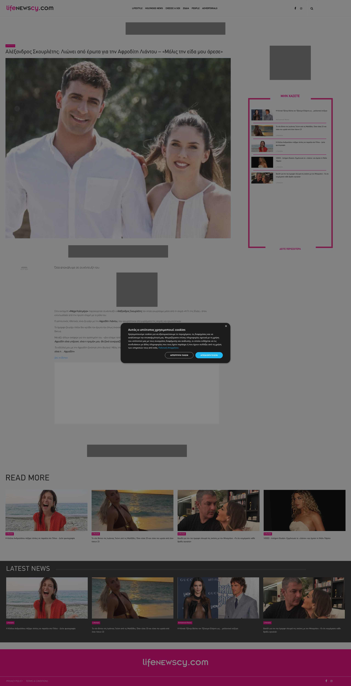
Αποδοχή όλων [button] (209, 355)
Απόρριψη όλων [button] (179, 355)
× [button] (226, 326)
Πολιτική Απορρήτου (168, 347)
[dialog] (175, 343)
